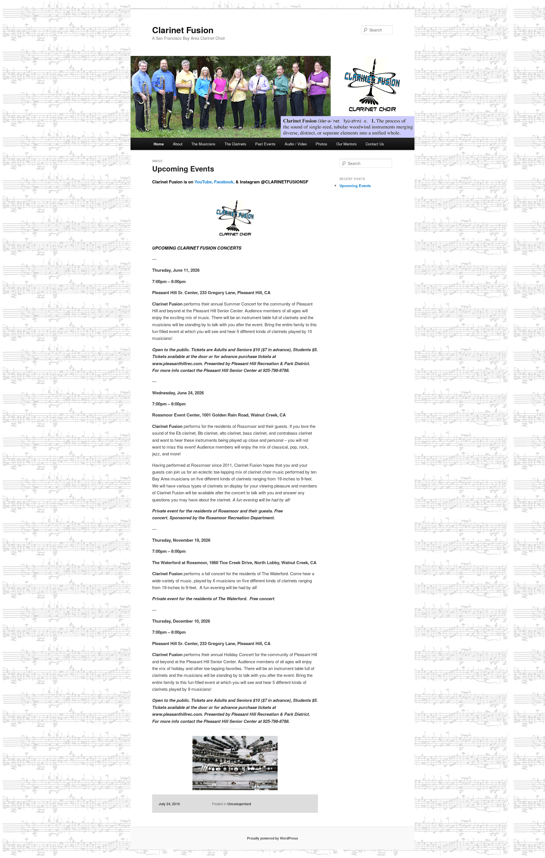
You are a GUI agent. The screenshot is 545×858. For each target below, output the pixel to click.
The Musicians (203, 144)
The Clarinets (235, 144)
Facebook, (224, 182)
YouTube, (203, 182)
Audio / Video (296, 144)
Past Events (265, 144)
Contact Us (375, 144)
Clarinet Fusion (182, 30)
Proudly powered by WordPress (272, 838)
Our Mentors (346, 144)
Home (159, 144)
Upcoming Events (183, 168)
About (178, 144)
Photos (321, 144)
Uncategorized (239, 803)
